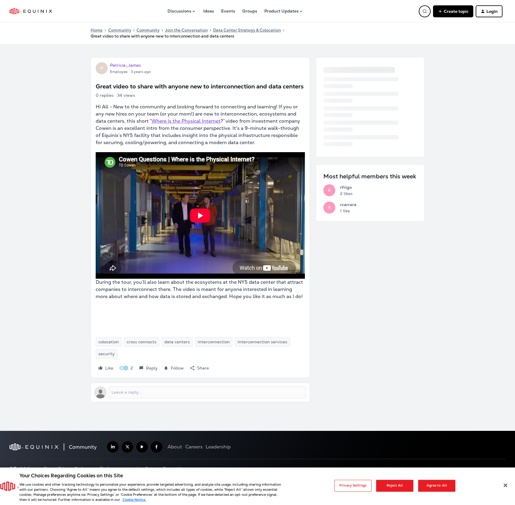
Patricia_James (125, 65)
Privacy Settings (353, 486)
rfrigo (346, 187)
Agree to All (436, 486)
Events (228, 11)
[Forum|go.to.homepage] (31, 11)
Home (97, 30)
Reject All (395, 486)
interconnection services (262, 342)
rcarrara (348, 204)
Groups (249, 11)
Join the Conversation (186, 30)
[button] (453, 11)
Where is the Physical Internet (186, 121)
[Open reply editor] (200, 392)
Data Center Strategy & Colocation (247, 30)
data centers (177, 342)
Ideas (208, 11)
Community (119, 30)
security (106, 353)
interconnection (214, 342)
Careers (194, 447)
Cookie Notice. (134, 500)
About (174, 447)
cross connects (141, 342)
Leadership (218, 447)
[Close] (505, 485)
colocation (108, 342)
